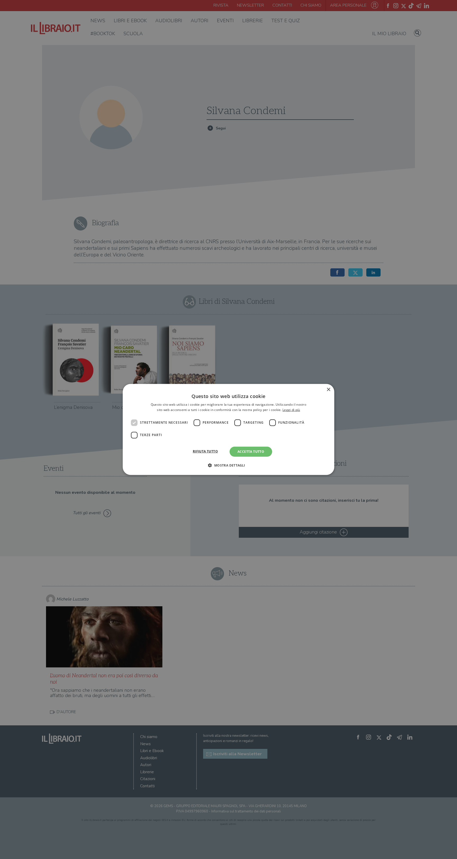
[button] (228, 465)
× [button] (328, 390)
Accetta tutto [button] (250, 451)
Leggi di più (291, 410)
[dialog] (228, 429)
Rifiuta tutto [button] (205, 451)
